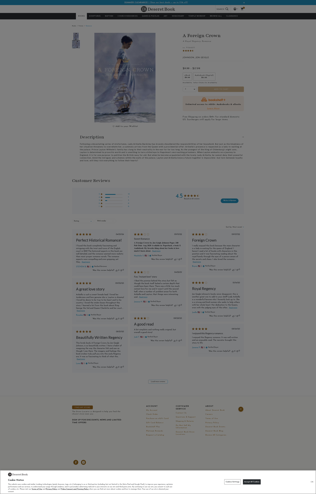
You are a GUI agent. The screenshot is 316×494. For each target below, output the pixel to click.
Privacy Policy (51, 489)
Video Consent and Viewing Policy (75, 489)
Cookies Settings (232, 482)
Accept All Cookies (251, 482)
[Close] (312, 482)
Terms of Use (37, 489)
